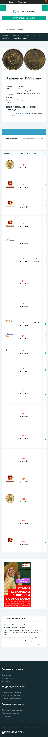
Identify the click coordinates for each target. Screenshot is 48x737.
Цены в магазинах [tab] (10, 138)
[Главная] (2, 2)
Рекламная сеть (7, 716)
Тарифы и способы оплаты (12, 699)
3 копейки (5, 38)
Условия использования (10, 713)
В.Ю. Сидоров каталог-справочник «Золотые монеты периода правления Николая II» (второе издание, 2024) (23, 632)
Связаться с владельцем (11, 695)
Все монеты (6, 681)
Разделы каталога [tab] (10, 146)
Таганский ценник (21, 113)
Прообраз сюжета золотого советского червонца (21, 644)
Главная (5, 36)
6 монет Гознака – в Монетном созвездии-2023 (21, 638)
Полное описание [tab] (28, 138)
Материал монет (8, 678)
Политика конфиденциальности (13, 710)
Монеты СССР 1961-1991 (32, 36)
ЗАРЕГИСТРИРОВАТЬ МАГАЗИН (25, 18)
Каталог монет (7, 675)
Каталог (16, 36)
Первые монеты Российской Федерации (18, 641)
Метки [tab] (40, 138)
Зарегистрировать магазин (11, 692)
